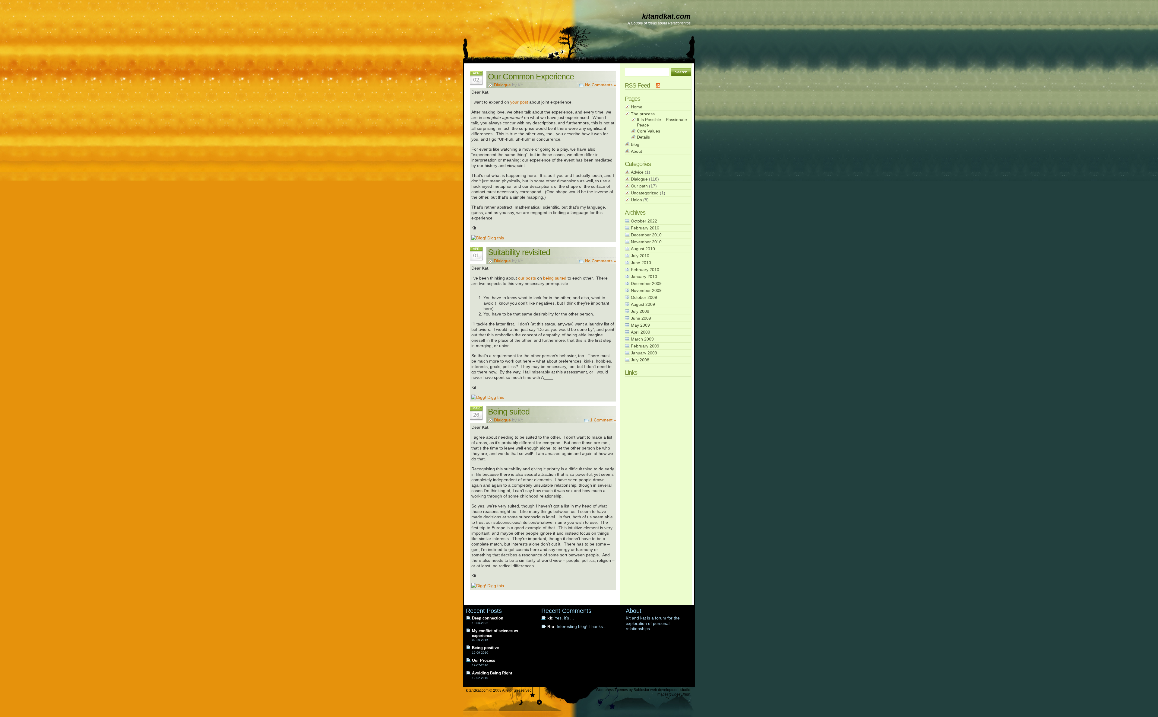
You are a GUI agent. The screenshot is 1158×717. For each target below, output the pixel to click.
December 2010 (646, 234)
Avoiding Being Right (492, 673)
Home (636, 106)
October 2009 (644, 297)
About (636, 151)
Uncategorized (645, 192)
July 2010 (640, 255)
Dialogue (502, 85)
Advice (637, 172)
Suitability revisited (519, 252)
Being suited (509, 411)
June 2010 (641, 262)
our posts (527, 278)
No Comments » (600, 85)
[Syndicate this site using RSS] (658, 85)
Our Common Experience (531, 76)
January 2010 (644, 276)
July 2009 (640, 311)
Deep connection (487, 618)
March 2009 (642, 339)
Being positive (485, 647)
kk (549, 618)
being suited (554, 278)
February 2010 (645, 269)
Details (643, 137)
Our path (639, 186)
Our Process (483, 660)
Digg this (495, 237)
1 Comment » (603, 420)
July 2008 (640, 359)
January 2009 (644, 352)
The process (643, 113)
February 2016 (645, 228)
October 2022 (644, 221)
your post (519, 102)
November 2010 (646, 241)
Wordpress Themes (612, 690)
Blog (635, 144)
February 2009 (645, 346)
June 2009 (641, 318)
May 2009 (640, 325)
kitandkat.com (666, 16)
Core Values (648, 131)
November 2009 (646, 290)
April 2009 (640, 332)
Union (636, 199)
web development (664, 690)
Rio (550, 626)
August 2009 (643, 304)
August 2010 (643, 248)
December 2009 (646, 283)
